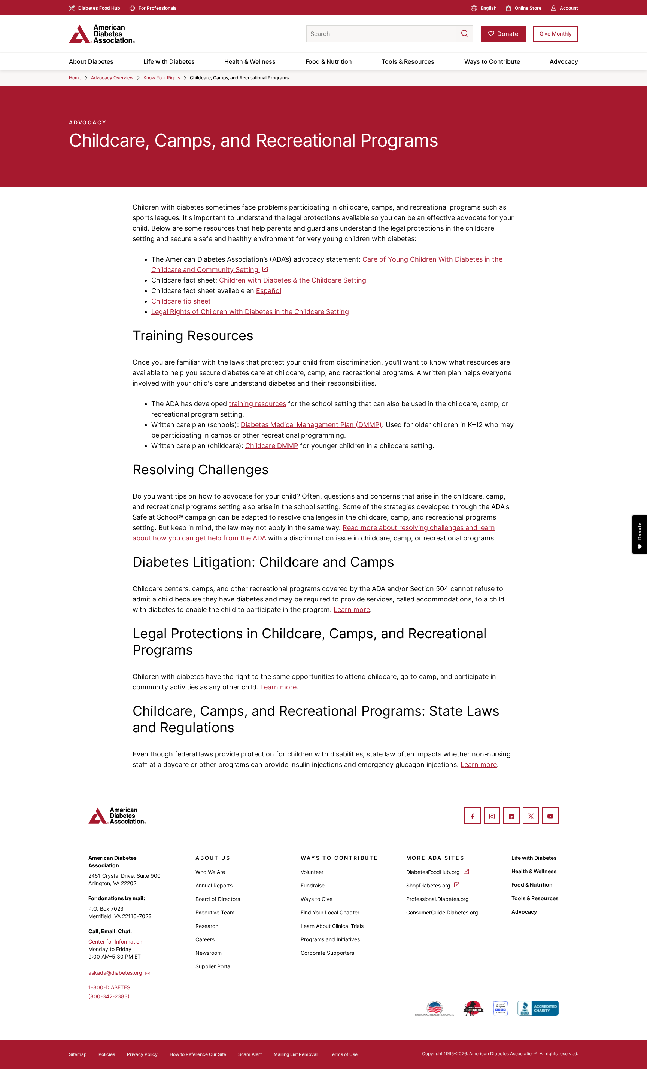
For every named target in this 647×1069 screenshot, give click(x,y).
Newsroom (208, 953)
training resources (257, 404)
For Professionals (158, 8)
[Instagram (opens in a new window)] (492, 816)
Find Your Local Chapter (330, 912)
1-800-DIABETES (109, 987)
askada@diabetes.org (115, 972)
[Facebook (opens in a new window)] (473, 816)
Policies (106, 1054)
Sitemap (77, 1054)
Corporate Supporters (327, 953)
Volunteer (312, 872)
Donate (507, 33)
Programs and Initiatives (330, 939)
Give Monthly (556, 33)
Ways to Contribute (492, 61)
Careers (205, 939)
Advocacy (564, 61)
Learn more (352, 609)
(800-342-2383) (109, 996)
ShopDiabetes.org (429, 885)
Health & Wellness (250, 61)
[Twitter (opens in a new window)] (531, 816)
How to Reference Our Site (198, 1054)
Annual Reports (214, 885)
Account (569, 8)
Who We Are (210, 872)
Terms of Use (343, 1054)
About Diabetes (91, 61)
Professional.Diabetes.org (437, 899)
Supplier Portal (213, 966)
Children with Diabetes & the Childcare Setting (292, 280)
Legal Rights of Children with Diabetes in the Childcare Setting (250, 312)
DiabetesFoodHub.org (433, 872)
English (488, 8)
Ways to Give (316, 899)
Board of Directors (217, 899)
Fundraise (313, 885)
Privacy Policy (142, 1054)
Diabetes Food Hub (99, 8)
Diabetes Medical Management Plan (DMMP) (311, 425)
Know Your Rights (161, 77)
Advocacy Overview (112, 77)
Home (75, 77)
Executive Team (214, 912)
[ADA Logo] (129, 33)
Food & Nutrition (329, 61)
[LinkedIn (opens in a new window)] (511, 816)
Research (206, 926)
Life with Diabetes (169, 61)
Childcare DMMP (271, 446)
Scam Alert (250, 1054)
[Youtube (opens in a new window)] (550, 816)
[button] (449, 33)
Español (268, 291)
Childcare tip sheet (181, 301)
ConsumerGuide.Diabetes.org (442, 912)
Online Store (528, 8)
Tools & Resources (408, 61)
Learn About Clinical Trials (332, 926)
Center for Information (115, 941)
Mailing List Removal (296, 1054)
